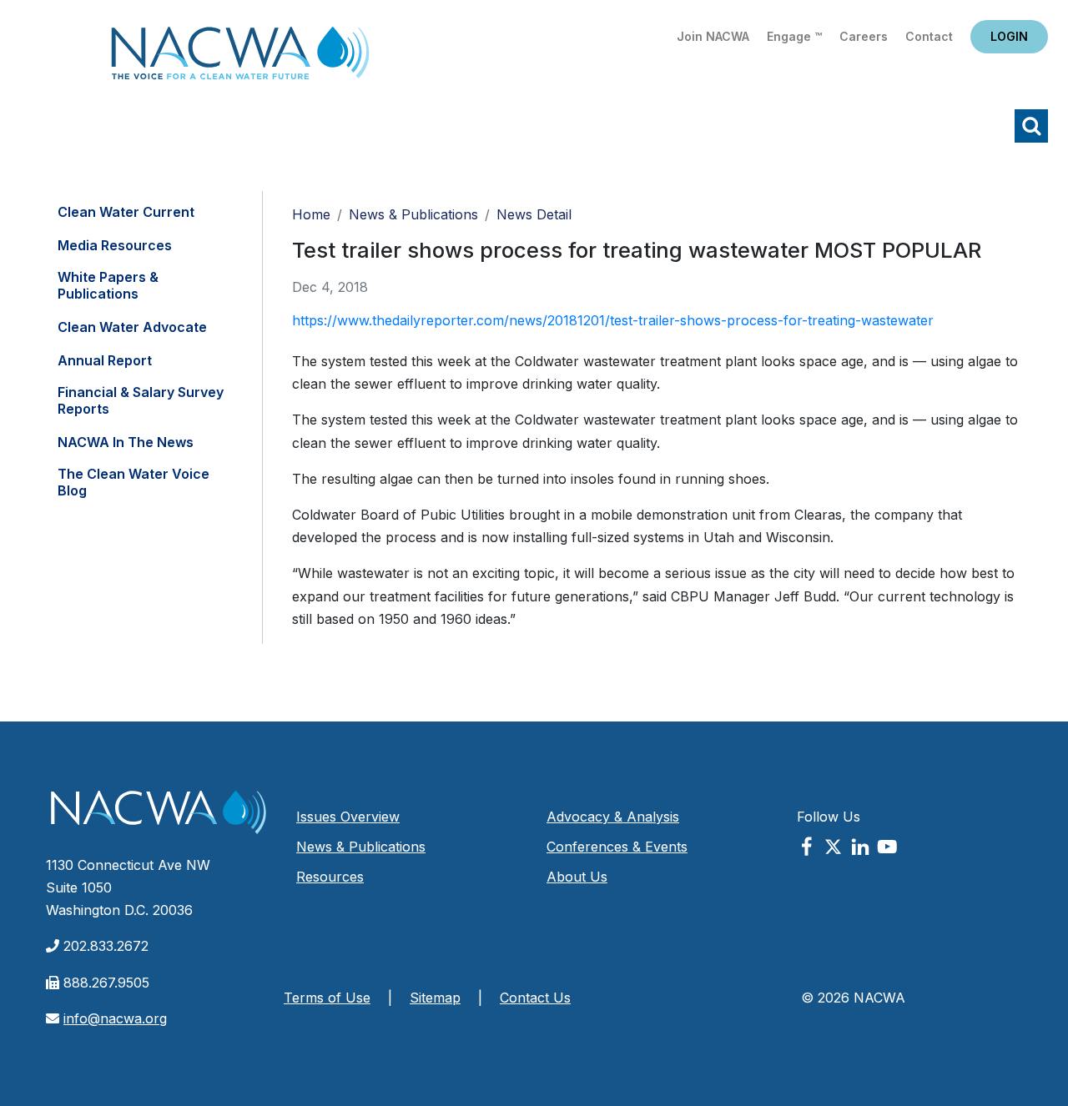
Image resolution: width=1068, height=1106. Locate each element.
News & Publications (413, 214)
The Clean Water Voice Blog (133, 482)
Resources (330, 876)
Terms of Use (327, 997)
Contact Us (535, 997)
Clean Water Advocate (132, 327)
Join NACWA (713, 36)
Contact (929, 36)
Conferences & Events (617, 846)
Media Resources (115, 245)
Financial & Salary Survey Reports (141, 400)
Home (240, 58)
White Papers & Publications (108, 285)
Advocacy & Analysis (613, 816)
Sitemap (435, 997)
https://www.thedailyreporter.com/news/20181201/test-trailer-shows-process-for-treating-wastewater (613, 320)
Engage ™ (794, 36)
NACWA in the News (126, 442)
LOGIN (1009, 36)
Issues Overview (348, 816)
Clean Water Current (126, 212)
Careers (863, 36)
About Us (577, 876)
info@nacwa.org (115, 1018)
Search (1031, 126)
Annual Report (105, 360)
